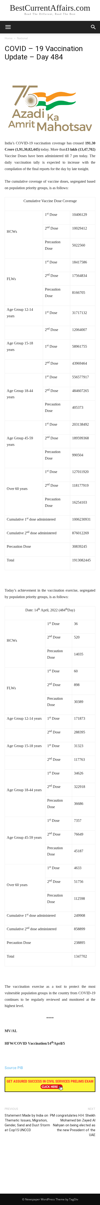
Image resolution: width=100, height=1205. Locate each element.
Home (9, 38)
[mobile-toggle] (7, 27)
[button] (93, 27)
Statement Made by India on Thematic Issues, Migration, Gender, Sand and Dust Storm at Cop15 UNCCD (27, 1122)
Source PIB (14, 1068)
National (22, 38)
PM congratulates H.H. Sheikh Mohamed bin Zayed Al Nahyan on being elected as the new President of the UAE (72, 1125)
